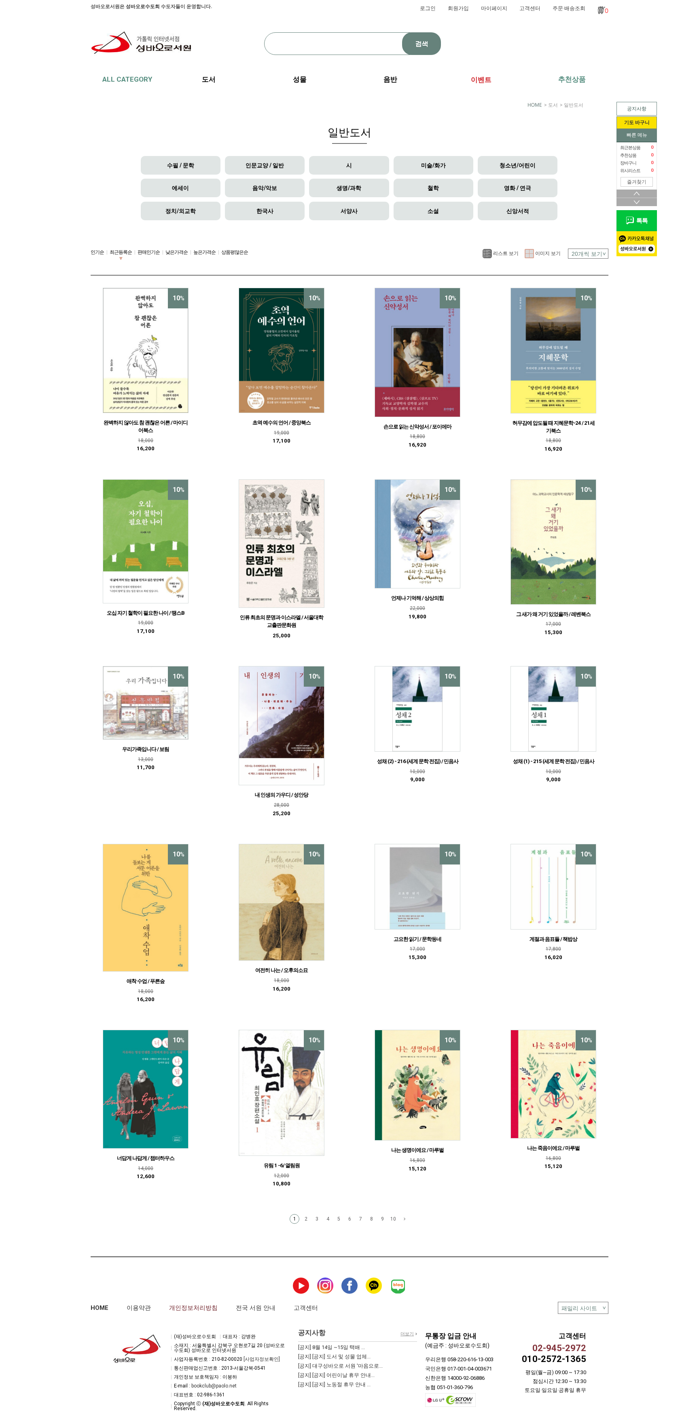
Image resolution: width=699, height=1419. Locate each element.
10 (393, 1219)
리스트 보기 (505, 253)
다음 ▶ (404, 1219)
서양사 (349, 211)
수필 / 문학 (180, 165)
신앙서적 (517, 211)
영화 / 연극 (517, 188)
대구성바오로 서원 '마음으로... (340, 1366)
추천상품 (572, 79)
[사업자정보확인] (262, 1359)
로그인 (428, 8)
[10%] (145, 350)
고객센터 (529, 8)
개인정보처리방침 (193, 1307)
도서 (553, 105)
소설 (433, 211)
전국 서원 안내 (255, 1307)
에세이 (180, 188)
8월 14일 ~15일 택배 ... (331, 1347)
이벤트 (481, 80)
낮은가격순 (176, 252)
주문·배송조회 (569, 8)
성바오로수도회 (143, 6)
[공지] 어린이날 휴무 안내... (336, 1375)
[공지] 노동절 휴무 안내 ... (334, 1384)
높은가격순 (204, 252)
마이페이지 (494, 8)
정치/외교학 (180, 211)
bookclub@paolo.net (214, 1386)
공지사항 (636, 109)
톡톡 (641, 220)
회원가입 (458, 8)
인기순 (97, 252)
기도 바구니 (637, 122)
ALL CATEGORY (127, 79)
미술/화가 (433, 165)
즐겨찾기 (636, 182)
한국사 (264, 211)
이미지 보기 (547, 253)
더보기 (407, 1334)
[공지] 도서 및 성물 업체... (334, 1357)
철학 (433, 188)
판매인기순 (149, 252)
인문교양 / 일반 (265, 165)
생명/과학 (349, 188)
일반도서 (573, 105)
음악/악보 (264, 188)
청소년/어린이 (518, 165)
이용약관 (139, 1307)
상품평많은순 (234, 252)
